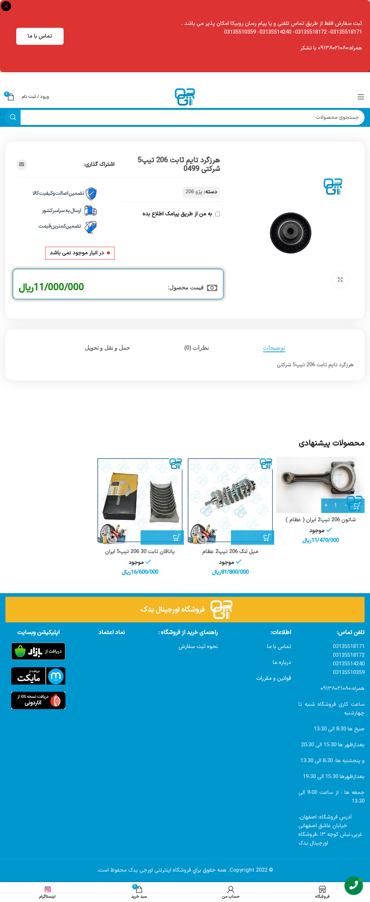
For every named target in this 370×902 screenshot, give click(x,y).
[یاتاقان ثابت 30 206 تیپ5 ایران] (140, 501)
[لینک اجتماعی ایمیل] (21, 164)
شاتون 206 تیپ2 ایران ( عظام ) (320, 520)
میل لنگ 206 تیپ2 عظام (230, 552)
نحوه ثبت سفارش (198, 647)
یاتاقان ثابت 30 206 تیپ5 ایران (140, 552)
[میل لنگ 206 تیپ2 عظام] (230, 501)
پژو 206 (193, 192)
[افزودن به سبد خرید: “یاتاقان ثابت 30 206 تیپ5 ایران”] (162, 537)
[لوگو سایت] (185, 96)
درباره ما (282, 663)
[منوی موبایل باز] (361, 97)
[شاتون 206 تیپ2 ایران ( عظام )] (320, 485)
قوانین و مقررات (273, 678)
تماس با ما (40, 36)
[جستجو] (13, 117)
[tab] (274, 347)
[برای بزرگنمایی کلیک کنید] (340, 280)
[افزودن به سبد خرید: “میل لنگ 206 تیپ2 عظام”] (252, 537)
